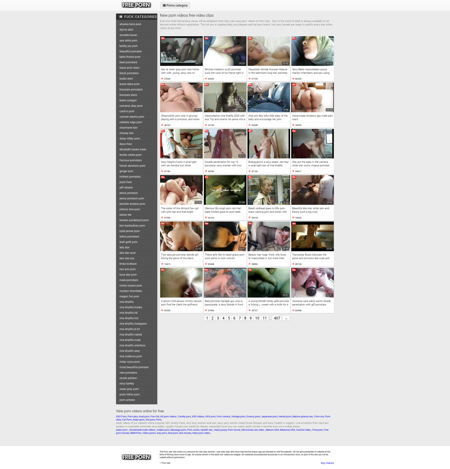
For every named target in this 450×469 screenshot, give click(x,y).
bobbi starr (126, 78)
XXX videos (198, 416)
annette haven (128, 35)
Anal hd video (303, 429)
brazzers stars (128, 95)
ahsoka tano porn (130, 24)
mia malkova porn (131, 356)
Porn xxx (319, 416)
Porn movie (234, 429)
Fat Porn (127, 419)
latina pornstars (129, 236)
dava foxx (126, 144)
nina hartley (127, 383)
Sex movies (185, 433)
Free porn (317, 429)
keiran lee (125, 214)
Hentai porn (285, 416)
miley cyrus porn (130, 361)
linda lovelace (128, 263)
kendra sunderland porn (134, 220)
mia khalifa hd (128, 312)
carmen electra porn (132, 116)
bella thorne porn (130, 56)
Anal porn (144, 416)
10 (257, 318)
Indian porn (163, 429)
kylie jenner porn (130, 231)
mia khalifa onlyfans (132, 345)
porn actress (127, 400)
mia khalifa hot (129, 318)
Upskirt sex (207, 429)
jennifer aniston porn (132, 204)
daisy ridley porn (130, 138)
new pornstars (128, 372)
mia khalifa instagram (133, 323)
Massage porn (178, 429)
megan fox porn (129, 296)
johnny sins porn (130, 209)
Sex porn (150, 419)
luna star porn (128, 274)
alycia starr (126, 29)
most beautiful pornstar (134, 367)
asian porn (122, 429)
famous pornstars (131, 160)
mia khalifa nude (130, 340)
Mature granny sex (302, 416)
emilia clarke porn (131, 155)
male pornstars (129, 280)
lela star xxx (127, 258)
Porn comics (223, 416)
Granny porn (253, 416)
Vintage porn (238, 416)
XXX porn (210, 416)
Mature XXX (272, 429)
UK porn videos (168, 416)
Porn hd (154, 416)
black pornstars (129, 73)
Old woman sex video (253, 429)
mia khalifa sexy (130, 351)
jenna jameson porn (132, 198)
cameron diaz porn (131, 106)
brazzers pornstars (131, 89)
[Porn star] (136, 7)
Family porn (184, 416)
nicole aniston (128, 378)
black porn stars (129, 67)
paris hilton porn (130, 394)
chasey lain (127, 133)
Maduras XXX (287, 429)
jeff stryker (126, 187)
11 (265, 318)
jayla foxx (126, 182)
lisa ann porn (128, 269)
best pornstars (128, 62)
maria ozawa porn (131, 285)
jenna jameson (129, 193)
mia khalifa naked (131, 334)
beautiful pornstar (131, 51)
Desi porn (173, 433)
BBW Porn (136, 433)
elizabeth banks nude (133, 149)
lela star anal (128, 253)
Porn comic (193, 429)
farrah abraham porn (132, 165)
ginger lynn (126, 171)
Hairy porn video (201, 433)
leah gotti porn (128, 242)
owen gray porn (129, 389)
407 (277, 318)
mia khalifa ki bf (130, 329)
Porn (158, 419)
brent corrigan (128, 100)
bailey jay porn (129, 46)
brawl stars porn (130, 84)
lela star (124, 247)
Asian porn (138, 419)
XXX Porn (121, 416)
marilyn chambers (131, 291)
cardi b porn (127, 111)
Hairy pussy (220, 429)
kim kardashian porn (132, 225)
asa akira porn (128, 40)
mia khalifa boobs (131, 307)
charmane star (128, 127)
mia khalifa (127, 302)
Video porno (149, 433)
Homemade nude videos (142, 429)
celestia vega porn (131, 122)
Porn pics (133, 416)
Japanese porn (269, 416)
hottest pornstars (130, 176)
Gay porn (162, 433)
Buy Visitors (327, 463)
